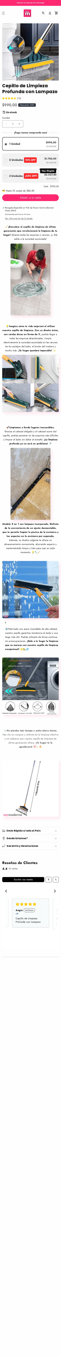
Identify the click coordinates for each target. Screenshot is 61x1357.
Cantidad (6, 117)
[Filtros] (48, 879)
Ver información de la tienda (19, 218)
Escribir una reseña (23, 879)
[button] (3, 13)
